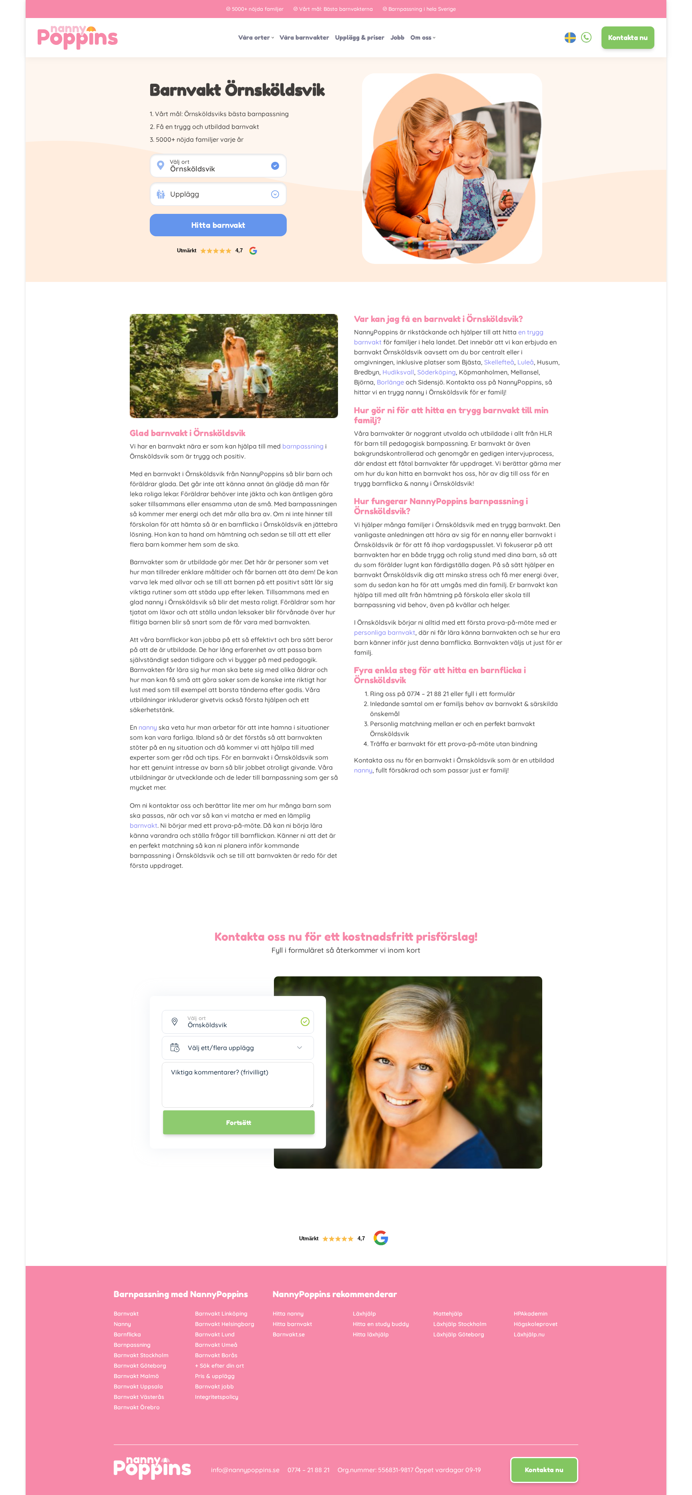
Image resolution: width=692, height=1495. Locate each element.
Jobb (397, 37)
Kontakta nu (628, 37)
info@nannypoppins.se (245, 1470)
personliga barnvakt (384, 632)
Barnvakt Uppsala (138, 1386)
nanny (148, 727)
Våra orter (254, 37)
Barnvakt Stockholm (141, 1355)
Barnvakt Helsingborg (224, 1324)
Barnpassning (132, 1344)
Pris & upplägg (215, 1376)
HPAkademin (530, 1313)
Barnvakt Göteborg (140, 1365)
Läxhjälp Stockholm (460, 1324)
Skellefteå (499, 362)
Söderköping (436, 372)
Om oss (420, 37)
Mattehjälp (448, 1313)
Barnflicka (127, 1334)
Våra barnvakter (304, 37)
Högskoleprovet (535, 1324)
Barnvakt (126, 1313)
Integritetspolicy (216, 1396)
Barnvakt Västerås (139, 1396)
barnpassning (303, 446)
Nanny (122, 1324)
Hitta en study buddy (381, 1324)
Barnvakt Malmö (136, 1376)
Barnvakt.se (289, 1334)
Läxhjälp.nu (529, 1334)
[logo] (78, 37)
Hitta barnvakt (292, 1324)
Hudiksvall (398, 372)
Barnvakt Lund (215, 1334)
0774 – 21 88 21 (309, 1470)
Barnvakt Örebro (137, 1407)
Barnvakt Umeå (216, 1344)
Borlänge (390, 382)
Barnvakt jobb (214, 1386)
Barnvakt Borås (216, 1355)
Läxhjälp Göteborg (458, 1334)
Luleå (525, 362)
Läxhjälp (364, 1313)
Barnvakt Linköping (221, 1313)
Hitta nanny (288, 1313)
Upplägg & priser (359, 37)
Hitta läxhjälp (371, 1334)
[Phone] (586, 37)
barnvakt (143, 825)
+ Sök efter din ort (219, 1365)
